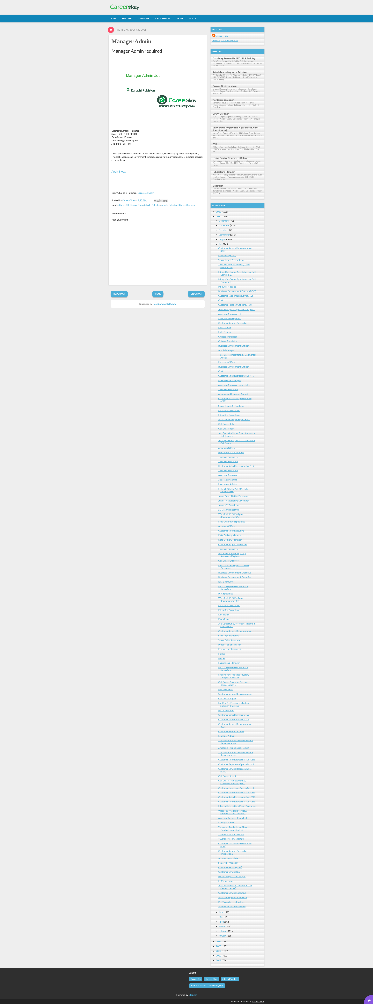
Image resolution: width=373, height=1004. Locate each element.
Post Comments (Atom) (164, 303)
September (224, 234)
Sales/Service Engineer (229, 318)
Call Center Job (226, 423)
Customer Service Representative (234, 631)
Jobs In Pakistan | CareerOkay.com (178, 204)
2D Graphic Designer (228, 509)
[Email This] (155, 200)
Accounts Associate (228, 858)
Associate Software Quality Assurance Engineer (232, 554)
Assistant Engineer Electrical (232, 818)
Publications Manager (224, 171)
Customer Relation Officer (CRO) (235, 304)
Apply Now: (118, 171)
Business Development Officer (233, 345)
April (221, 921)
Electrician (218, 185)
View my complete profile (225, 40)
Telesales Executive (228, 389)
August (222, 239)
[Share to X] (160, 200)
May (221, 916)
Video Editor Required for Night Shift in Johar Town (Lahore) (235, 129)
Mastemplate (258, 1001)
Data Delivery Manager (230, 535)
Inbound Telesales (227, 286)
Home (158, 294)
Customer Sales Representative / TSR (236, 375)
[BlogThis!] (158, 200)
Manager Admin (131, 41)
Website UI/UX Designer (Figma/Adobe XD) (230, 515)
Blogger (193, 994)
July (221, 244)
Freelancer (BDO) (227, 255)
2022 (218, 216)
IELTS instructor (226, 581)
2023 (218, 211)
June (221, 912)
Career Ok (124, 204)
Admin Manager (226, 350)
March (222, 926)
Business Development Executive (234, 572)
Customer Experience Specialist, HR (236, 764)
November (224, 225)
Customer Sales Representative (233, 714)
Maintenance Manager (229, 380)
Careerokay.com (146, 192)
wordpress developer (223, 99)
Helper (221, 653)
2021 (218, 941)
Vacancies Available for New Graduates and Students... (232, 812)
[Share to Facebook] (163, 200)
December (224, 220)
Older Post (196, 294)
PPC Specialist (225, 593)
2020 (218, 946)
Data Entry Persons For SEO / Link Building (234, 58)
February (223, 931)
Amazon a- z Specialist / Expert (233, 747)
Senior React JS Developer (231, 260)
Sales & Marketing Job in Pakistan (230, 72)
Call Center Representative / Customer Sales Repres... (232, 782)
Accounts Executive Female (232, 906)
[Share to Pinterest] (166, 200)
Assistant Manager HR (229, 313)
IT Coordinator (225, 881)
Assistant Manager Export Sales (234, 384)
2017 (218, 960)
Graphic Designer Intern (224, 86)
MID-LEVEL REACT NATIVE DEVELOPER (233, 490)
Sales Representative (228, 635)
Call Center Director (228, 560)
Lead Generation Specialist (231, 521)
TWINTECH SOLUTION (231, 834)
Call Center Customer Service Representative (233, 683)
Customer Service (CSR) (230, 867)
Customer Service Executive (232, 892)
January (222, 935)
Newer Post (119, 294)
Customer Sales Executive (231, 530)
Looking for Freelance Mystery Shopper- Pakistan (233, 676)
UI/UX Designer (221, 113)
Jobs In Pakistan (152, 204)
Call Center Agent (227, 698)
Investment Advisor (228, 484)
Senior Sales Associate (229, 640)
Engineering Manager (229, 662)
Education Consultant (229, 410)
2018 (218, 955)
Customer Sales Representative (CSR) (236, 759)
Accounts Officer (227, 447)
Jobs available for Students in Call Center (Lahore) (235, 887)
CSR (215, 144)
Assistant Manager (227, 475)
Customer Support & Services (232, 544)
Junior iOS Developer (228, 505)
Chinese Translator (227, 336)
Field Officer (224, 327)
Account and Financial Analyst (233, 393)
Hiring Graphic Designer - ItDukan (230, 158)
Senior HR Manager (228, 862)
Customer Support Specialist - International (233, 852)
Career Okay (136, 204)
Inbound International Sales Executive (237, 806)
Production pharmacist (229, 644)
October (223, 230)
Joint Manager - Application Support (236, 309)
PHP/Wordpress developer (232, 876)
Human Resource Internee (231, 452)
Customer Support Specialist (232, 323)
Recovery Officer (227, 362)
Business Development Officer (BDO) (237, 291)
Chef (220, 300)
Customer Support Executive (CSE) (235, 295)
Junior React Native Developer (233, 496)
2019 (218, 950)
